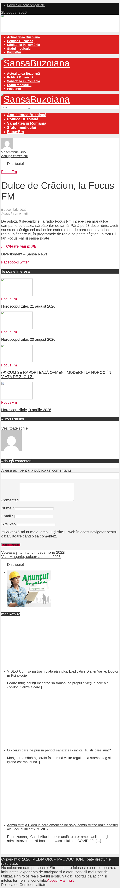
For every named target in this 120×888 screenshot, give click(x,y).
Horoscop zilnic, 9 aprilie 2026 (26, 410)
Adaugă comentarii (14, 156)
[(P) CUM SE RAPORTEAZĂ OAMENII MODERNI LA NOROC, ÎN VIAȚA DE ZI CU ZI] (17, 361)
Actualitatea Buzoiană (23, 37)
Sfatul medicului (19, 48)
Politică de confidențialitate (26, 5)
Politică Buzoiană (20, 41)
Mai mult (66, 880)
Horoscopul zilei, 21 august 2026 (28, 306)
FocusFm (14, 52)
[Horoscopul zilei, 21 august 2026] (17, 295)
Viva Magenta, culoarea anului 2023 (31, 557)
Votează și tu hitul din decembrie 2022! (33, 552)
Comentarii (10, 500)
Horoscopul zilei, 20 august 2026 (28, 339)
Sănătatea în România (23, 45)
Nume (7, 508)
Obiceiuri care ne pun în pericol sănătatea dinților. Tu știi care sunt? (59, 750)
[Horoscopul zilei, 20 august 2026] (17, 328)
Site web (8, 524)
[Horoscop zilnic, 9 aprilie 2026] (17, 398)
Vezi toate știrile (14, 428)
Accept (52, 880)
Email (7, 516)
